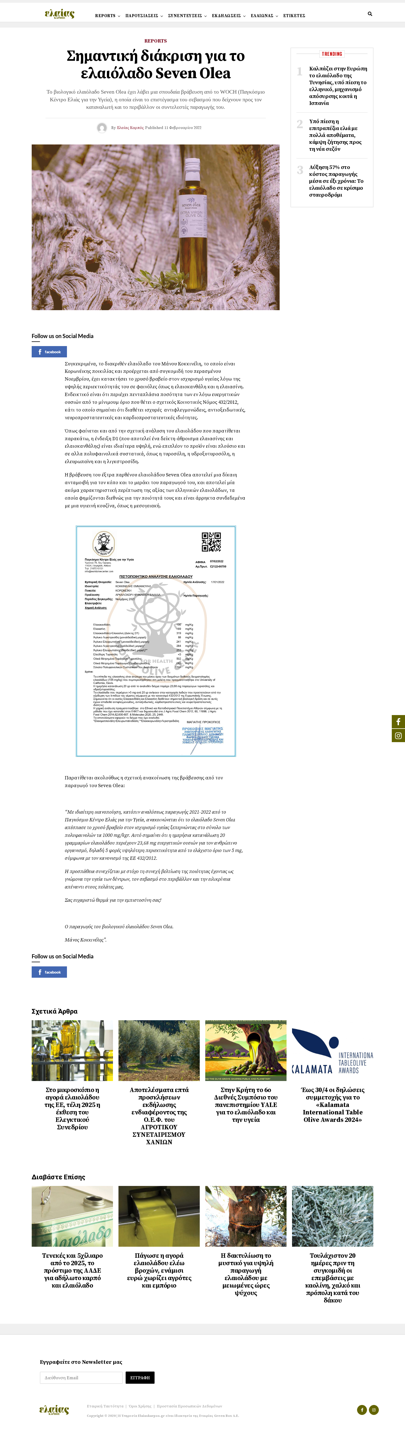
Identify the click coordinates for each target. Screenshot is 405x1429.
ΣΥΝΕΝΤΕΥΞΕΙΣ (185, 16)
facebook (53, 351)
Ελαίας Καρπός (130, 127)
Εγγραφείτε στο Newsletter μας (81, 1362)
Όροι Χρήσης (140, 1406)
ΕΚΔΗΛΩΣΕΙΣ (226, 16)
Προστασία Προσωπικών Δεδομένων (189, 1406)
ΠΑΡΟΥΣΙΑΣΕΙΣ (141, 16)
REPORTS (105, 16)
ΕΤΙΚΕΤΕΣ (294, 16)
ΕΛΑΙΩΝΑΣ (262, 16)
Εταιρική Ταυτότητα (105, 1406)
